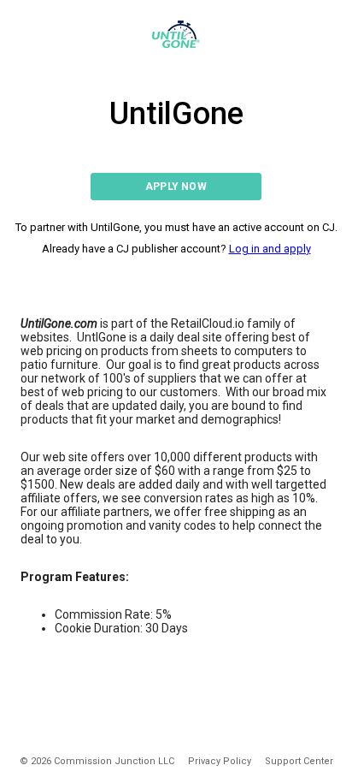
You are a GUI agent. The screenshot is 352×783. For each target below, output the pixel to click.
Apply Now (176, 187)
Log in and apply (270, 248)
